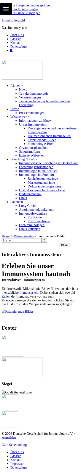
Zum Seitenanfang (14, 445)
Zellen (6, 296)
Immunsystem (28, 292)
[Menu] (6, 9)
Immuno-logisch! (13, 20)
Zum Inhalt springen (24, 9)
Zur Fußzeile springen (25, 13)
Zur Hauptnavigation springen (30, 5)
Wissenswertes (24, 236)
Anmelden (9, 437)
